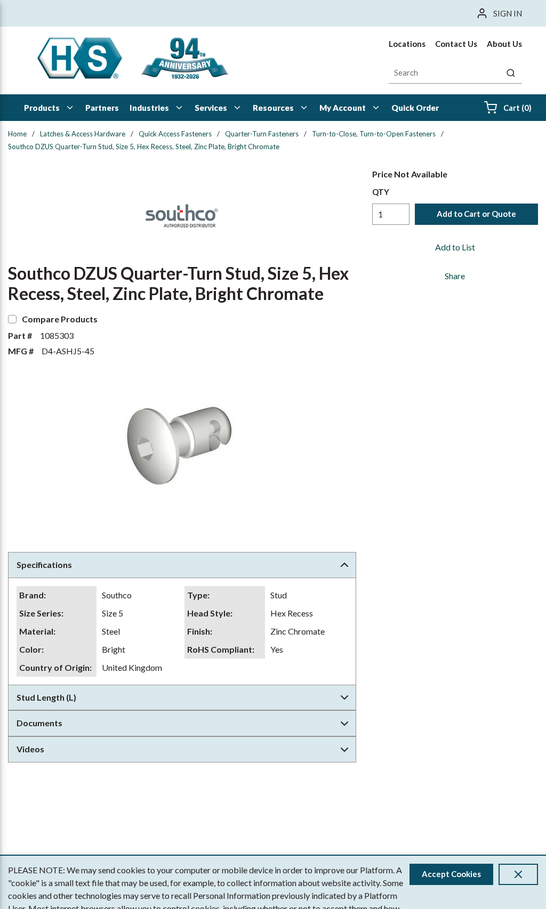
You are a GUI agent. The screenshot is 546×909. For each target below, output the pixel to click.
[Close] (518, 874)
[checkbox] (12, 319)
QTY (380, 192)
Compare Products (60, 319)
